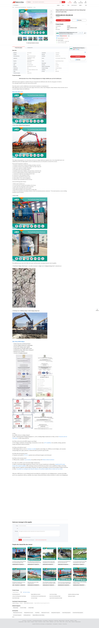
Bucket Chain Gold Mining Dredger (55, 596)
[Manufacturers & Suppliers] (18, 2)
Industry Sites (56, 620)
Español (29, 621)
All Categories (16, 5)
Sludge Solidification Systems (35, 594)
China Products (29, 620)
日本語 (61, 621)
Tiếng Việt (73, 621)
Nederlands (51, 621)
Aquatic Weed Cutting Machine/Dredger (56, 597)
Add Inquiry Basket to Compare (33, 42)
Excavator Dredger (23, 607)
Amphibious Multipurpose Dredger (73, 594)
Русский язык (40, 621)
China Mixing (37, 612)
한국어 (58, 621)
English (25, 621)
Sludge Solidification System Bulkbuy (38, 615)
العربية (55, 621)
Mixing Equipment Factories (17, 612)
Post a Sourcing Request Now (41, 539)
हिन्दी (63, 621)
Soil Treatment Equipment (17, 615)
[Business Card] (85, 52)
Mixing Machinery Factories (28, 612)
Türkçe (70, 621)
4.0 (74, 49)
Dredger (34, 7)
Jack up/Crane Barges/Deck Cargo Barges (19, 596)
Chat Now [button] (80, 20)
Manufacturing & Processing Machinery (20, 7)
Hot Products (24, 620)
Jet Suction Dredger (34, 597)
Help (68, 5)
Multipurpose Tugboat (71, 596)
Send (20, 539)
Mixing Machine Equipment (55, 612)
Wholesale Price (51, 620)
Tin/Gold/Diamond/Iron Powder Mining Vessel (38, 596)
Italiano (44, 621)
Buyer (63, 5)
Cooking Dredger (31, 607)
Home (13, 7)
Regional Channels (61, 620)
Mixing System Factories (45, 612)
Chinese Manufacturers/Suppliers (37, 620)
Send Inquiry (63, 20)
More (13, 616)
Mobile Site (71, 620)
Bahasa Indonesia (78, 621)
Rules (86, 5)
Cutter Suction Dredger (53, 594)
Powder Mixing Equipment (66, 612)
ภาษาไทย (66, 621)
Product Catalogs (27, 592)
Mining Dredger (15, 607)
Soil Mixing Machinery (27, 615)
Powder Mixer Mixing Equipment (78, 612)
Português (32, 621)
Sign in (86, 2)
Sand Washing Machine (16, 594)
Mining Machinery (29, 7)
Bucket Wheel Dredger (15, 597)
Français (36, 621)
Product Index (67, 620)
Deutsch (48, 621)
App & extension (74, 5)
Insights (75, 620)
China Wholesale (45, 620)
